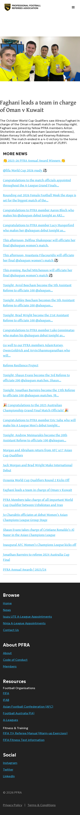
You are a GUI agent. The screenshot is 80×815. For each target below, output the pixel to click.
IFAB (6, 700)
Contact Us (11, 630)
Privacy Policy (12, 805)
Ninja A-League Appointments (24, 623)
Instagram (10, 763)
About (7, 653)
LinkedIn (9, 776)
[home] (9, 7)
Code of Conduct (15, 660)
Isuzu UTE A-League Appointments (27, 616)
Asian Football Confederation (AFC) (28, 706)
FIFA (6, 693)
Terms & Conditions (42, 805)
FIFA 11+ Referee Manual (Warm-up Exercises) (35, 733)
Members (10, 666)
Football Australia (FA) (18, 713)
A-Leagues (10, 720)
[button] (73, 7)
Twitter (8, 769)
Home (7, 603)
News (7, 610)
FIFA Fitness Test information (23, 740)
